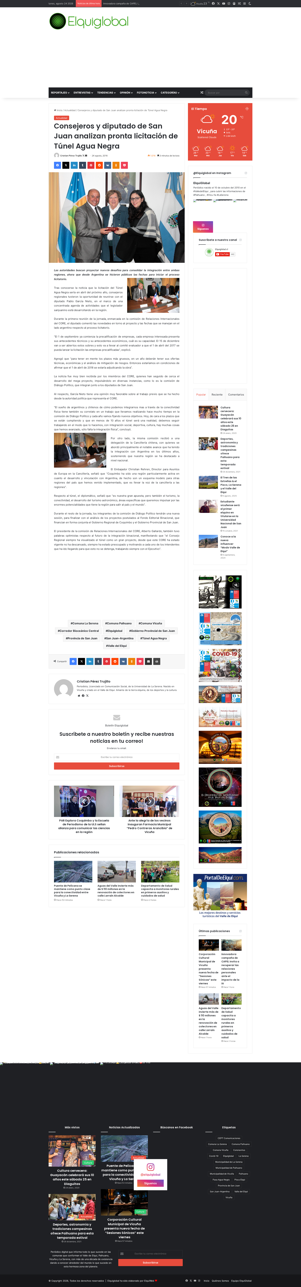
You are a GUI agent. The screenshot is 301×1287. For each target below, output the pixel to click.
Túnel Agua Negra (154, 638)
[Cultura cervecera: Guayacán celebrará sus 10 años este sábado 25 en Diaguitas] (208, 412)
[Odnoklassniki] (116, 165)
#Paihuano (199, 194)
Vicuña (229, 1197)
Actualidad (70, 110)
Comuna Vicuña (151, 623)
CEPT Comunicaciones (229, 1138)
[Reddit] (99, 165)
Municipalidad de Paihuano (229, 1167)
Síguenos (203, 228)
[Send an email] (86, 155)
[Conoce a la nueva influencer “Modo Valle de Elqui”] (208, 541)
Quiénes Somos (220, 1280)
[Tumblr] (82, 165)
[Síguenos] (150, 1169)
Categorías (169, 92)
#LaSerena (222, 194)
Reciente (217, 394)
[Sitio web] (79, 696)
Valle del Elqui (117, 646)
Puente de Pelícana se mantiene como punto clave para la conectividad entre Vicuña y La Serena (72, 890)
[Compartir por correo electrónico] (148, 661)
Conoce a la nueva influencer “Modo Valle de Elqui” (230, 544)
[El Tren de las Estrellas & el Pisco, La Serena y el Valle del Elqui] (208, 482)
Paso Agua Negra (221, 1179)
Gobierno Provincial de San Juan (153, 631)
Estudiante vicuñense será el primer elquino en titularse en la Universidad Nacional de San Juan (231, 514)
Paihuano (243, 1173)
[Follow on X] (83, 155)
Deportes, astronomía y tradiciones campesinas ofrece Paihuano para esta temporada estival (72, 1231)
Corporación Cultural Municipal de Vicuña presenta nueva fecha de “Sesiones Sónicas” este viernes (208, 968)
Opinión (125, 92)
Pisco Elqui (239, 1179)
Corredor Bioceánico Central (79, 631)
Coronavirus (239, 1150)
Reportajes (59, 92)
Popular (201, 394)
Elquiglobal (114, 631)
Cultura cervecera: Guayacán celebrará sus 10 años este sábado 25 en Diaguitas (231, 418)
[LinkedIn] (74, 165)
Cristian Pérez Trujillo (71, 155)
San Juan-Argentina (119, 638)
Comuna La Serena (85, 623)
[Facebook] (57, 165)
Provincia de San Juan (82, 638)
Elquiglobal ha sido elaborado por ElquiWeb (130, 1280)
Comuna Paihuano (119, 623)
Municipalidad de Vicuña (222, 1173)
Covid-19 (213, 1156)
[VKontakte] (107, 165)
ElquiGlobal (201, 183)
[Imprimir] (156, 661)
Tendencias (105, 92)
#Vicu (210, 194)
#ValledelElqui (200, 191)
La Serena (244, 1156)
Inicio (59, 110)
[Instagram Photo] (203, 209)
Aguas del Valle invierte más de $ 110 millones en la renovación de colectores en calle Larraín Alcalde (158, 3)
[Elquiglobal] (89, 21)
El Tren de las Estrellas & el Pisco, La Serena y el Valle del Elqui (231, 485)
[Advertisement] (150, 61)
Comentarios (236, 394)
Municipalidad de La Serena (228, 1162)
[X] (65, 165)
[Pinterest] (90, 165)
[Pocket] (124, 165)
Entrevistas (82, 92)
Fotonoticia (145, 92)
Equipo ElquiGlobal (241, 1280)
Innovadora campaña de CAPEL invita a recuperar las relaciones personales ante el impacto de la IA (230, 968)
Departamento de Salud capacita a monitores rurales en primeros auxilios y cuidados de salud (160, 890)
